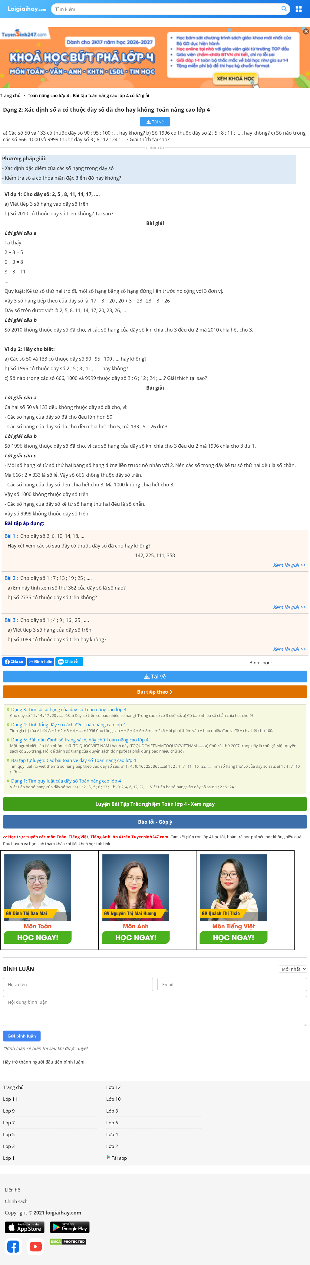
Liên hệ (12, 1190)
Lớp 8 (112, 1111)
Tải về (157, 122)
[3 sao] (291, 661)
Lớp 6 (112, 1123)
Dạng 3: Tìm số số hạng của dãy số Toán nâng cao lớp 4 (69, 709)
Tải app (119, 1158)
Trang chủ (13, 1087)
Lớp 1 (9, 1158)
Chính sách (16, 1201)
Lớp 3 (9, 1146)
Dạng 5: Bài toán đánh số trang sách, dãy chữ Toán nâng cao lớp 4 (80, 740)
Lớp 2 (112, 1146)
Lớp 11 (10, 1099)
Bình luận (43, 661)
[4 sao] (298, 661)
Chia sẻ (16, 661)
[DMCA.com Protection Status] (68, 1246)
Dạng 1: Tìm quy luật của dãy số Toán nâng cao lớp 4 (66, 781)
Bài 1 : (11, 536)
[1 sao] (276, 661)
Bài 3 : (11, 620)
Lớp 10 (113, 1099)
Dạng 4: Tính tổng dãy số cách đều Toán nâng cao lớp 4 (68, 724)
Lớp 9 (9, 1111)
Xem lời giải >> (289, 565)
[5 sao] (305, 661)
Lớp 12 (113, 1087)
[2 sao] (284, 661)
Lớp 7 (9, 1123)
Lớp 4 (112, 1134)
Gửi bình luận (22, 1036)
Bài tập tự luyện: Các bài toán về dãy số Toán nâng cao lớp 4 (73, 760)
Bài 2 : (11, 578)
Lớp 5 (9, 1134)
